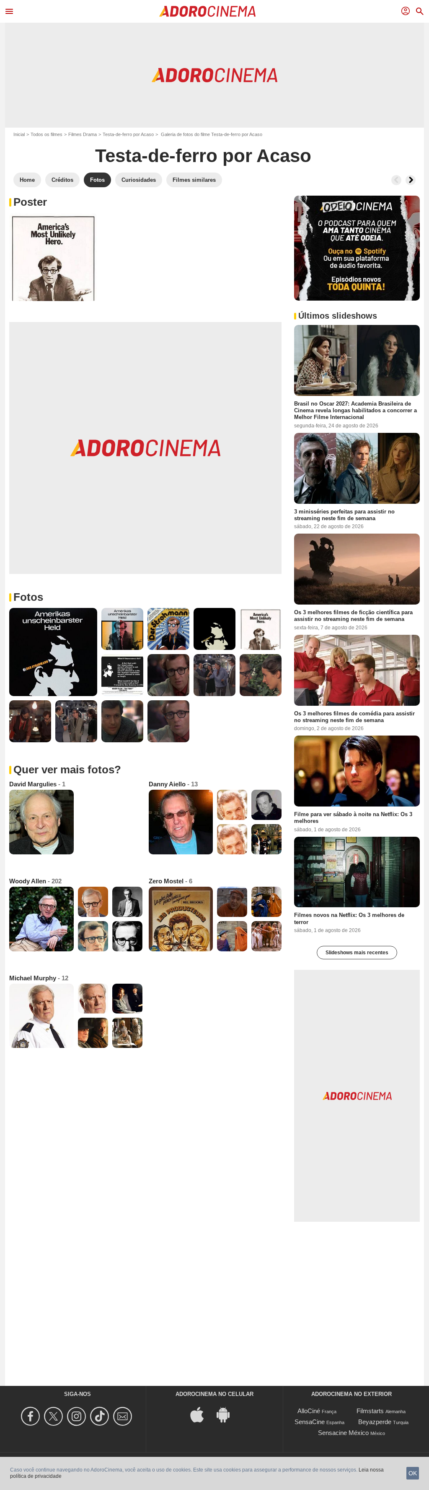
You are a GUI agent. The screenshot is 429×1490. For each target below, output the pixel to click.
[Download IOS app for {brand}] (201, 1414)
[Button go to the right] (411, 180)
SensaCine (310, 1421)
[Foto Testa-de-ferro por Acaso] (53, 257)
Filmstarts (370, 1410)
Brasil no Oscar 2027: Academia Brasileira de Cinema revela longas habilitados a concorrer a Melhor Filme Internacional (355, 411)
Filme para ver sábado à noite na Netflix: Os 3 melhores (353, 817)
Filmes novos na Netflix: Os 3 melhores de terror (349, 918)
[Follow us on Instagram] (77, 1416)
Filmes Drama (82, 134)
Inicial (19, 134)
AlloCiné (308, 1410)
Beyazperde (374, 1421)
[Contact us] (123, 1416)
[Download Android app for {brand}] (227, 1414)
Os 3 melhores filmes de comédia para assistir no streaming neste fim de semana (354, 716)
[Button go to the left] (396, 180)
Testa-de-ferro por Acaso (128, 134)
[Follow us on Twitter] (54, 1416)
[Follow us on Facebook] (31, 1416)
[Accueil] (207, 11)
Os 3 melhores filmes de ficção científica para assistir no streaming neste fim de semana (353, 615)
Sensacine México (343, 1432)
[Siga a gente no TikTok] (100, 1416)
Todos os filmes (46, 134)
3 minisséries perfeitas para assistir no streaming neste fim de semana (344, 514)
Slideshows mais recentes (357, 953)
